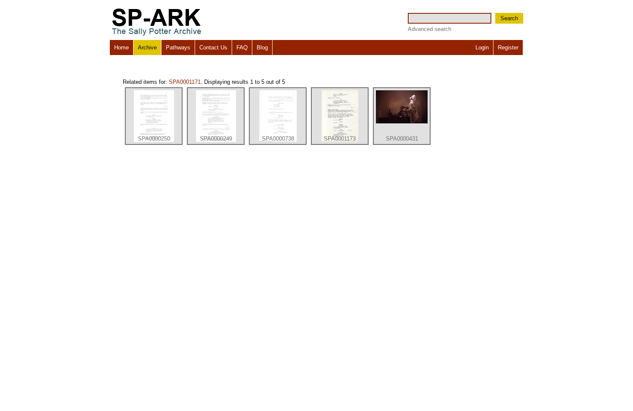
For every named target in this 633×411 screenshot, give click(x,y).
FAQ (242, 47)
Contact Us (213, 47)
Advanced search (429, 29)
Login (482, 47)
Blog (262, 47)
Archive (147, 47)
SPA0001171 (185, 82)
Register (508, 47)
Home (121, 47)
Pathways (178, 47)
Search (509, 18)
